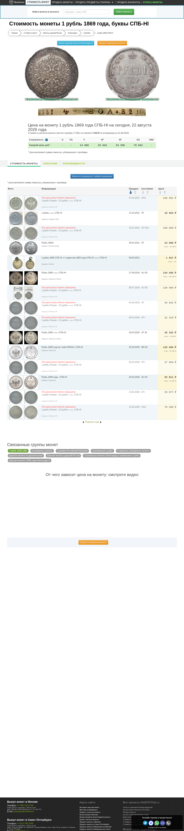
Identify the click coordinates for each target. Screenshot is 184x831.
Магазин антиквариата (89, 810)
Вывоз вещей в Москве (89, 815)
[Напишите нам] (151, 823)
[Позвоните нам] (168, 823)
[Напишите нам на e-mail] (162, 823)
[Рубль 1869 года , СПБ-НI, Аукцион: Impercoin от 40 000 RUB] (16, 382)
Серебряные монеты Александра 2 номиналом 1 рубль (111, 455)
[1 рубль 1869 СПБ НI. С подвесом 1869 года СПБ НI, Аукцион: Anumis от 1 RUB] (17, 263)
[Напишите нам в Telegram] (145, 823)
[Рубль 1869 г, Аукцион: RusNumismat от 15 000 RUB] (16, 248)
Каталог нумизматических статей (135, 815)
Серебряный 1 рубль (102, 451)
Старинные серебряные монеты (133, 451)
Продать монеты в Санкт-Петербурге (94, 824)
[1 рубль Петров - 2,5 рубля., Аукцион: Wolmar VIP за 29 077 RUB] (16, 397)
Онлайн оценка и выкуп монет (157, 818)
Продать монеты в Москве (90, 822)
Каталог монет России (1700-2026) (136, 810)
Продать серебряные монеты (112, 43)
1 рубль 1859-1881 (18, 451)
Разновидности (74, 163)
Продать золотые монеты (90, 812)
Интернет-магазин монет (89, 807)
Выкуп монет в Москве (22, 801)
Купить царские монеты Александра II (75, 43)
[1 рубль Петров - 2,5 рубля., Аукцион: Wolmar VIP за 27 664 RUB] (16, 367)
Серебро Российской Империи (72, 451)
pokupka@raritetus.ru (24, 811)
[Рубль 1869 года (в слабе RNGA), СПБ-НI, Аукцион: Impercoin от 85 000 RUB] (16, 352)
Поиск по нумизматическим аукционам (137, 807)
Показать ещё (92, 422)
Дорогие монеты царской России (63, 455)
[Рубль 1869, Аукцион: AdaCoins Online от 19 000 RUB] (16, 337)
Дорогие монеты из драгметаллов (26, 455)
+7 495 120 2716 (25, 805)
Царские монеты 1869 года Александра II (29, 460)
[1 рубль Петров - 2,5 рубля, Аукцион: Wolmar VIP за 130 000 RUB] (18, 293)
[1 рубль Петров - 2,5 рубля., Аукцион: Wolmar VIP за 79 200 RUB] (16, 412)
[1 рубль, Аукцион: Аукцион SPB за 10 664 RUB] (16, 218)
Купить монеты (152, 2)
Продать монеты (62, 2)
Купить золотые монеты (89, 819)
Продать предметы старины (93, 2)
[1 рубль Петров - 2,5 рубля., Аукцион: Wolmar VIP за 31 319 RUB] (16, 322)
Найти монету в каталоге (45, 12)
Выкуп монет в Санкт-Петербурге (29, 819)
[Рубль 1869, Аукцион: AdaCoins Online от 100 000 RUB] (16, 278)
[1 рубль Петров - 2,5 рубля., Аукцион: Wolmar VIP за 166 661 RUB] (16, 203)
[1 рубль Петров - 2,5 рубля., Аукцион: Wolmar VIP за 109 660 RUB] (16, 233)
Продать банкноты (128, 2)
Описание (50, 163)
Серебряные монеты (42, 451)
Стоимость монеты (24, 163)
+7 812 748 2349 (25, 823)
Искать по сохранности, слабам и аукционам (92, 176)
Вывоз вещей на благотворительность (95, 817)
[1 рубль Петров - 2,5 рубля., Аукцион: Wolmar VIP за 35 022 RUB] (16, 308)
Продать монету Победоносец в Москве (96, 827)
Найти (124, 11)
